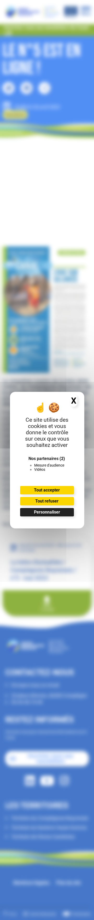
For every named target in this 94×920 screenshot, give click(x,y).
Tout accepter (47, 490)
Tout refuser (46, 501)
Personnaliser (47, 512)
